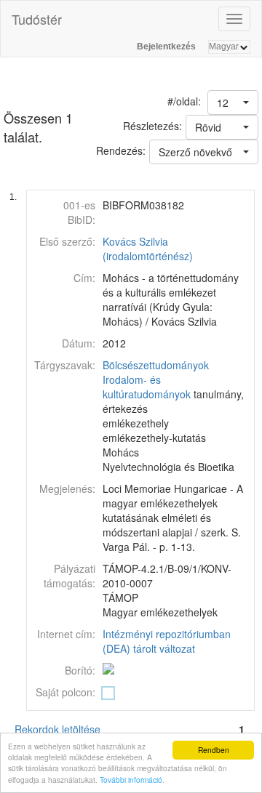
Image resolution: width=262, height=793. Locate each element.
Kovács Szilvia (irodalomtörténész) (148, 248)
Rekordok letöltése (57, 729)
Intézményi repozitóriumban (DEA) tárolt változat (167, 641)
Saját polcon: (65, 692)
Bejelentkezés (166, 46)
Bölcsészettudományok (156, 365)
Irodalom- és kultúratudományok (147, 386)
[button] (232, 102)
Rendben (213, 749)
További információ (131, 779)
